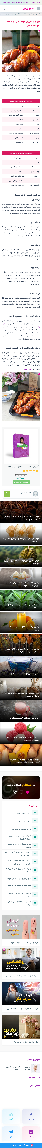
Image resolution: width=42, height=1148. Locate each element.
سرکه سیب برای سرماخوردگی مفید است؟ (19, 887)
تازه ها (38, 2)
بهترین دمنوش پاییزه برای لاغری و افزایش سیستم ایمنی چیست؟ (19, 862)
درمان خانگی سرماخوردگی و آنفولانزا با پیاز (24, 718)
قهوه (13, 2)
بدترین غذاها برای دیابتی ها (21, 829)
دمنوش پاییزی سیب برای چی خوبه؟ (19, 878)
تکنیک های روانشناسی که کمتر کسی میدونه (21, 975)
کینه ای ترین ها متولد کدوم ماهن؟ (24, 942)
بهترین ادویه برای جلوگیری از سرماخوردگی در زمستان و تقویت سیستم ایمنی (22, 650)
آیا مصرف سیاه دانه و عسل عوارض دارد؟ (19, 903)
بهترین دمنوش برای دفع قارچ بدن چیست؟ (19, 846)
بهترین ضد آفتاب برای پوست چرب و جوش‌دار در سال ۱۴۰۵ (17, 1068)
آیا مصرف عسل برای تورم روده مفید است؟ (19, 895)
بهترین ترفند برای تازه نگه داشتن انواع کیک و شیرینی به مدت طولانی (22, 584)
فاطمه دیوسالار (26, 492)
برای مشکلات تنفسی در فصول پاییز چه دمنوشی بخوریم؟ (18, 854)
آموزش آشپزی (20, 2)
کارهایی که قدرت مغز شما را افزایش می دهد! (20, 1008)
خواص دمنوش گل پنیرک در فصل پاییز (25, 674)
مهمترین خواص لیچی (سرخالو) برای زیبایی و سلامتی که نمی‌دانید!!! (23, 739)
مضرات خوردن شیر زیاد (23, 813)
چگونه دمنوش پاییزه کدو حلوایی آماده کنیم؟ (18, 870)
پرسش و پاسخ (30, 2)
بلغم (4, 2)
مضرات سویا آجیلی (25, 821)
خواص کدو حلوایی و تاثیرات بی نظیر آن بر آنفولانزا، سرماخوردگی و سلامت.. (24, 761)
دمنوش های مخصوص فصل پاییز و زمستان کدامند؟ (19, 837)
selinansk (28, 369)
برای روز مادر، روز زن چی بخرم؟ (26, 1042)
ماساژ (8, 2)
